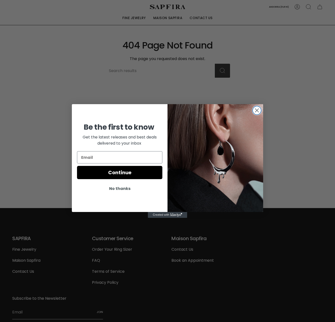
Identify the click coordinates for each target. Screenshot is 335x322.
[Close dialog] (257, 110)
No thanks (119, 188)
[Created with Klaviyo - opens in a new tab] (167, 215)
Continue (119, 172)
